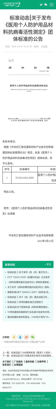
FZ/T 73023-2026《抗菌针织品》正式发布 (28, 277)
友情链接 (18, 364)
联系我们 (6, 364)
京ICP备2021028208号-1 (18, 405)
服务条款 (30, 361)
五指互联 (46, 405)
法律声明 (41, 361)
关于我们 (6, 361)
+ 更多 (48, 264)
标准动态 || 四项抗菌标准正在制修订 (25, 302)
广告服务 (18, 361)
